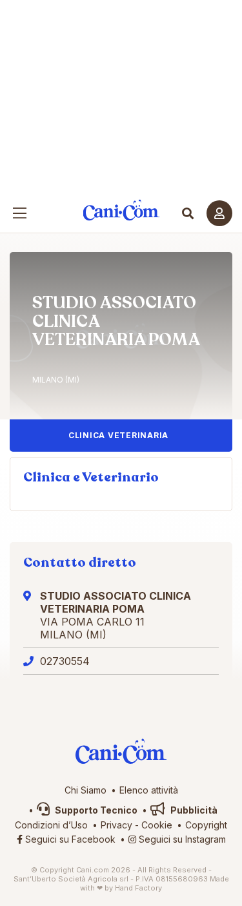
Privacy (116, 824)
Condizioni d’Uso (51, 824)
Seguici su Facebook (69, 839)
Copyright (206, 824)
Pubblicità (192, 810)
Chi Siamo (85, 790)
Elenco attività (148, 790)
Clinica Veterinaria (118, 435)
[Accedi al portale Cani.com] (219, 213)
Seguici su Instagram (181, 839)
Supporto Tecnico (95, 810)
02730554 (65, 661)
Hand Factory (138, 887)
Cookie (156, 824)
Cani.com (121, 210)
